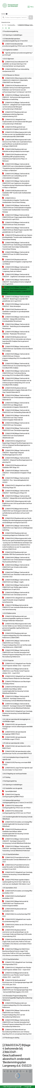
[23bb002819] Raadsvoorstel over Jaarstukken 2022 (14, 910)
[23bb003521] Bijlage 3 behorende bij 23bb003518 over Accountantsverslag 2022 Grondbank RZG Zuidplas (16, 366)
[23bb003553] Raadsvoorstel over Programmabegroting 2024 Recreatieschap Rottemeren (16, 1005)
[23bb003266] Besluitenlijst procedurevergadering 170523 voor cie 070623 (17, 45)
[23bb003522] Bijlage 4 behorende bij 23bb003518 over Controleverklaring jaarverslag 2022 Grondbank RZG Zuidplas (15, 373)
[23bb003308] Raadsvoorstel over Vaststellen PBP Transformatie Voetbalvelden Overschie (16, 193)
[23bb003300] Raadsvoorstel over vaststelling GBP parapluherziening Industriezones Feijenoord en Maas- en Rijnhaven (14, 158)
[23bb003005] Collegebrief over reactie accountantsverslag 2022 (16, 920)
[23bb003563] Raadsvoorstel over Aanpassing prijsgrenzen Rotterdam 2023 (15, 534)
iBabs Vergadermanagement (11, 1086)
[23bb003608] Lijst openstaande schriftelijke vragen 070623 (14, 738)
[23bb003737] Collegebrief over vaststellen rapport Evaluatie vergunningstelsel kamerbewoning (17, 600)
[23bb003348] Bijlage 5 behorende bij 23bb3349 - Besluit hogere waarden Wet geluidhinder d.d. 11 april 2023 (15, 299)
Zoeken (3, 14)
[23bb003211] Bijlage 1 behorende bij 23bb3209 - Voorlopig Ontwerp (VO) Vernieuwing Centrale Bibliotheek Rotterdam (16, 698)
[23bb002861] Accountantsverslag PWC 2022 (16, 915)
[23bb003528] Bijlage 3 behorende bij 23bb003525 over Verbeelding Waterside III (16, 411)
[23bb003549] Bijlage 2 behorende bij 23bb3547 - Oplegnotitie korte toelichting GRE (16, 497)
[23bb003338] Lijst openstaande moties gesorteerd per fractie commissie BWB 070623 (17, 752)
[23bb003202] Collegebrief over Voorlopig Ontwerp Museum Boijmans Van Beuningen (17, 677)
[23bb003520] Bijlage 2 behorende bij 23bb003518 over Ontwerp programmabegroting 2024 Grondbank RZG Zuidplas (16, 357)
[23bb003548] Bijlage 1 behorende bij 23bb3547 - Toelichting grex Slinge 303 (15, 492)
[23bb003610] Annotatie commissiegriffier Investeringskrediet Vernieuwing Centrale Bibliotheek (17, 824)
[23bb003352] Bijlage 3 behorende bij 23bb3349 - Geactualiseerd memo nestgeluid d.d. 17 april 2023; (16, 282)
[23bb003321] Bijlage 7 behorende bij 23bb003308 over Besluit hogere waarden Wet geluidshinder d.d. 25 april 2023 (17, 230)
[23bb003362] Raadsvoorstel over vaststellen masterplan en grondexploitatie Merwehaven (15, 311)
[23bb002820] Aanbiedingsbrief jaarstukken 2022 (14, 897)
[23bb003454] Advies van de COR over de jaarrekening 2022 (17, 926)
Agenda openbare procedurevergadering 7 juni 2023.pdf (17, 54)
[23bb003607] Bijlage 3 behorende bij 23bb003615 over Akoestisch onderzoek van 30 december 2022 (17, 574)
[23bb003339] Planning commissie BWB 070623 (16, 763)
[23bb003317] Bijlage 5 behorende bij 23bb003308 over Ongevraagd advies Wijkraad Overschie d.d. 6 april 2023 (17, 217)
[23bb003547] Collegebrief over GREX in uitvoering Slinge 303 (16, 486)
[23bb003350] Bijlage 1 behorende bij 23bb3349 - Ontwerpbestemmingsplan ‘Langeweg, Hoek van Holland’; (15, 269)
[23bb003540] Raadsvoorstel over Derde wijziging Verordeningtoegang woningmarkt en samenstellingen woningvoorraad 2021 (17, 520)
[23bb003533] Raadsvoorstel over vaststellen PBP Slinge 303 (14, 466)
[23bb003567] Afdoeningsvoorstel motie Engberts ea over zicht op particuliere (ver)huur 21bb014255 (17, 503)
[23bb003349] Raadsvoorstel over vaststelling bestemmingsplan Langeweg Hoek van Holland (17, 262)
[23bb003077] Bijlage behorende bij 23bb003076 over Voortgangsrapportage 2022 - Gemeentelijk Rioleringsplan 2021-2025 (17, 990)
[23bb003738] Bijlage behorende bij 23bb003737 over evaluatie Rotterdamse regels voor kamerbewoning (17, 607)
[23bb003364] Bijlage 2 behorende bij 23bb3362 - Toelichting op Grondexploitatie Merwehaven (16, 326)
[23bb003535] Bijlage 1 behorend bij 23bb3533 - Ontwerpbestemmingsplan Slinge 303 (16, 473)
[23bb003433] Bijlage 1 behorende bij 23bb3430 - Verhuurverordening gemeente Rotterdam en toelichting (16, 97)
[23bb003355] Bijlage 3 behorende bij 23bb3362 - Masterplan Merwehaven (15, 333)
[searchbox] (14, 17)
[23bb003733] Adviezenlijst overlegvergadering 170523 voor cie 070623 (16, 806)
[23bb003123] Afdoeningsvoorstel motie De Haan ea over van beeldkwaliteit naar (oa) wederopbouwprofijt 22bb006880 (16, 134)
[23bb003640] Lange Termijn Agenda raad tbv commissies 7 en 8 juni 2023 (17, 769)
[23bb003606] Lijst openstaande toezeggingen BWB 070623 (14, 733)
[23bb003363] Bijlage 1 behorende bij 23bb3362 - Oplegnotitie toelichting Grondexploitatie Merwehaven (15, 319)
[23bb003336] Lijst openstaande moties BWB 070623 (16, 747)
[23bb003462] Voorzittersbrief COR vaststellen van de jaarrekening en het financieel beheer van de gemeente (15, 64)
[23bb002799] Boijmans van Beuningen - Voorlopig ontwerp (16, 682)
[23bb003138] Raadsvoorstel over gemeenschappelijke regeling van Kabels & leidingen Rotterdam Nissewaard (16, 618)
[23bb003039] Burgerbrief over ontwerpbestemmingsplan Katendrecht (14, 128)
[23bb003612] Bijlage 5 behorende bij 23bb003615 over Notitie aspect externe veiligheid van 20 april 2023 (15, 587)
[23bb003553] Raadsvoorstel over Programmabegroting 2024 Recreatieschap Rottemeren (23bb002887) (16, 635)
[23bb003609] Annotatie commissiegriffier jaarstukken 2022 (17, 892)
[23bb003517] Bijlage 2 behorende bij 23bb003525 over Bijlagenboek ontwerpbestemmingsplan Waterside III (15, 405)
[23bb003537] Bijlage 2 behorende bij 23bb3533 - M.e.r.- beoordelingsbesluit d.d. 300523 (15, 480)
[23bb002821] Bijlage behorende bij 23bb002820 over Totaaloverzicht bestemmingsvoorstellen (15, 903)
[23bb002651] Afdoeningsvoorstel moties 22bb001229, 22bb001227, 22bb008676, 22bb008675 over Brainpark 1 (17, 80)
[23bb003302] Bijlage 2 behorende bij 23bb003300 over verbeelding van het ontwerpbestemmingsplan (15, 176)
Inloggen (27, 1086)
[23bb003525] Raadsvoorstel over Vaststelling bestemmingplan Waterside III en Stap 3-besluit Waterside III (17, 390)
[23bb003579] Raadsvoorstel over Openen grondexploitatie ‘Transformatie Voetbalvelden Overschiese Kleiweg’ (17, 237)
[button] (30, 17)
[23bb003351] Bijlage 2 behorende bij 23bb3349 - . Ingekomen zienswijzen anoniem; (17, 275)
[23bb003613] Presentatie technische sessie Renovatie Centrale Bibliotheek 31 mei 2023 (16, 860)
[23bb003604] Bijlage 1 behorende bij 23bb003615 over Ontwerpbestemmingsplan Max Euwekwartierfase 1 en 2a (16, 560)
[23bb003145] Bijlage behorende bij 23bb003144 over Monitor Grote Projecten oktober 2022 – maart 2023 (16, 671)
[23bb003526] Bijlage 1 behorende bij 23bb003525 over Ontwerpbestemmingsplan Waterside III (16, 397)
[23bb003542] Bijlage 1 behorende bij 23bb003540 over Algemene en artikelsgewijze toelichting (17, 528)
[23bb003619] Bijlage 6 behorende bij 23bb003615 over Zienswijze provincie (15, 593)
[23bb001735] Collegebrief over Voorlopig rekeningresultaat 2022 (17, 963)
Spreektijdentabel (11, 791)
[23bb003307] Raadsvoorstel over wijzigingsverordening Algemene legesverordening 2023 (14, 114)
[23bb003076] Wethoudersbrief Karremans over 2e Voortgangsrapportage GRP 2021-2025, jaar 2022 (17, 982)
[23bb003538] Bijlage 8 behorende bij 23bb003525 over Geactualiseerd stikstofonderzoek (15, 436)
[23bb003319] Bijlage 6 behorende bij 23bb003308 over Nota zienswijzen (15, 223)
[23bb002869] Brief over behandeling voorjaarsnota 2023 (15, 70)
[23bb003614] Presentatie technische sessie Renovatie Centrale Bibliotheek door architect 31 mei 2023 (15, 867)
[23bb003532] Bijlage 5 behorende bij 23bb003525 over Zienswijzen (15, 424)
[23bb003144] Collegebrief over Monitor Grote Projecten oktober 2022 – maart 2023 (16, 664)
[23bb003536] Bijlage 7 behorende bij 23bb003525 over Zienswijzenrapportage (15, 429)
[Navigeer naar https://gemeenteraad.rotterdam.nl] (10, 6)
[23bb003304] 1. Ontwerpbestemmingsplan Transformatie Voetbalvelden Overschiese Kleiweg (15, 200)
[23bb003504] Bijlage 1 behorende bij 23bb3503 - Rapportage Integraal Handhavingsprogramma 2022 (15, 453)
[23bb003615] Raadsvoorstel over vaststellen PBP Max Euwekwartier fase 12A (16, 553)
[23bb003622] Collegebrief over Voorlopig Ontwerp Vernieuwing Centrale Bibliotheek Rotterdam (17, 713)
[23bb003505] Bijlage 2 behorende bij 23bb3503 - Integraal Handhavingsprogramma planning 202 (17, 460)
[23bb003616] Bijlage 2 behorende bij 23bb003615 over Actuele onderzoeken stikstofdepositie (15, 567)
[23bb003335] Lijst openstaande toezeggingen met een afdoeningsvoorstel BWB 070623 (17, 727)
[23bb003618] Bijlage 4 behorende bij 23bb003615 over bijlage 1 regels (15, 581)
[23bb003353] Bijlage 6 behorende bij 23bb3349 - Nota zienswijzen (15, 305)
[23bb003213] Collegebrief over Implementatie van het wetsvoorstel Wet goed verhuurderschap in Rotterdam (17, 122)
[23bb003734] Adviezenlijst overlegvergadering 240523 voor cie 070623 (16, 812)
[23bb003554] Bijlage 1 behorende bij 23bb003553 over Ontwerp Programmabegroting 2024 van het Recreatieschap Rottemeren (15, 1014)
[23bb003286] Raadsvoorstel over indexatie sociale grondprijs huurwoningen (15, 150)
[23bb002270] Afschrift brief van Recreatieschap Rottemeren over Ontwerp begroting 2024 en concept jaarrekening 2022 (17, 1032)
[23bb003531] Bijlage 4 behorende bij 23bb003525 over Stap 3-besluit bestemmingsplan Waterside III (15, 418)
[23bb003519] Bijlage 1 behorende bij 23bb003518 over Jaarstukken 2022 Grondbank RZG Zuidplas (17, 349)
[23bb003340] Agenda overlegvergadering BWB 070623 (13, 795)
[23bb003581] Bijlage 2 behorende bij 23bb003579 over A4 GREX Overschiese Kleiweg (15, 254)
